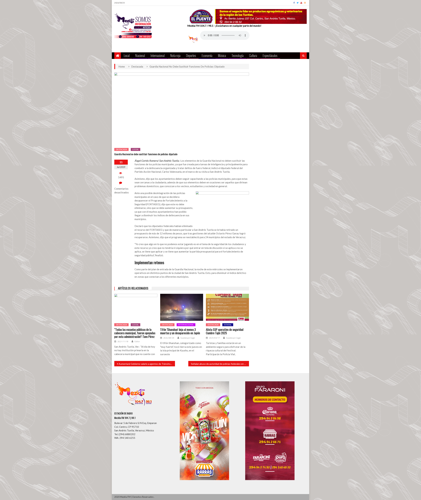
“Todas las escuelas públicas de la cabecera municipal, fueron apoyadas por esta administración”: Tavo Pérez (134, 333)
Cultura (253, 55)
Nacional (140, 55)
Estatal (228, 324)
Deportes (191, 55)
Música (222, 55)
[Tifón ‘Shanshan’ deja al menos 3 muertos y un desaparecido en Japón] (181, 307)
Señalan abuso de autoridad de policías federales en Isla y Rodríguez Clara (220, 363)
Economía (207, 55)
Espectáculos (270, 55)
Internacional (157, 55)
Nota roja (175, 55)
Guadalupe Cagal (187, 337)
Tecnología (238, 55)
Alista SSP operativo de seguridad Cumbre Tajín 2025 (224, 331)
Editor (137, 341)
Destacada (121, 149)
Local (127, 55)
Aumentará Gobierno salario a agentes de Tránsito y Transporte (147, 363)
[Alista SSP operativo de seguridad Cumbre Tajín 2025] (227, 307)
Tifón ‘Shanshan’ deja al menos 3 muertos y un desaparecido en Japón (180, 331)
